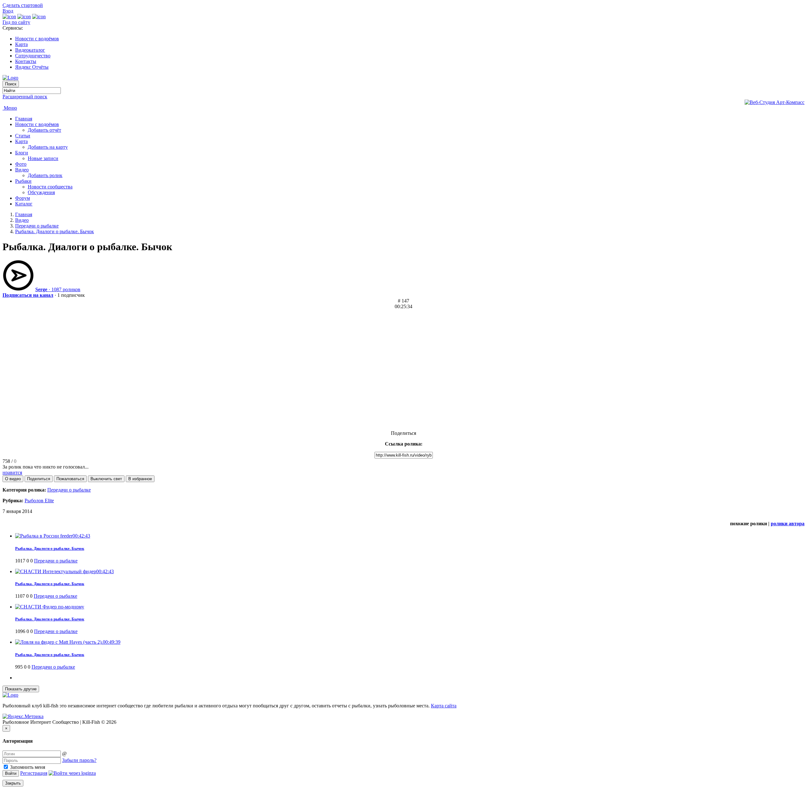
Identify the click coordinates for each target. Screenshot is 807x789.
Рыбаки (23, 181)
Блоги (21, 152)
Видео (22, 169)
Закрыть (13, 783)
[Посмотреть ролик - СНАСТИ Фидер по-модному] (49, 606)
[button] (13, 478)
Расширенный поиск (25, 96)
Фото (20, 164)
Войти (10, 773)
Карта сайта (443, 705)
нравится (12, 472)
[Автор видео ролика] (18, 289)
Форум (22, 198)
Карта (21, 44)
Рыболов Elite (39, 500)
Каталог (23, 203)
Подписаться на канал (28, 295)
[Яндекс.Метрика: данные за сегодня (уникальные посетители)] (23, 716)
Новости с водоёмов (37, 38)
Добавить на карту (48, 147)
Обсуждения (41, 192)
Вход (8, 11)
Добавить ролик (45, 175)
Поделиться (403, 433)
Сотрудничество (32, 55)
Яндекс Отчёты (32, 67)
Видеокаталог (30, 50)
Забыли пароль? (79, 760)
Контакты (25, 61)
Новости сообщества (50, 186)
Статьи (22, 135)
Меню (10, 108)
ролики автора (787, 523)
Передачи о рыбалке (37, 225)
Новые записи (43, 158)
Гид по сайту (16, 22)
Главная (23, 118)
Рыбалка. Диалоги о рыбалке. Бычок (54, 231)
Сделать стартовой (23, 5)
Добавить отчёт (44, 130)
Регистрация (33, 773)
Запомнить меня (27, 767)
